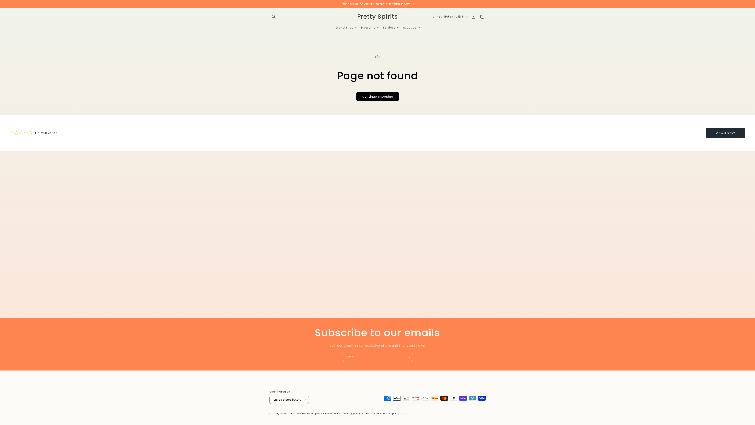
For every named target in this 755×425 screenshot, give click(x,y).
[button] (273, 16)
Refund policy (331, 413)
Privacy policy (352, 413)
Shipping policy (398, 413)
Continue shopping (377, 96)
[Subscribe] (408, 357)
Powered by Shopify (308, 413)
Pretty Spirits (287, 413)
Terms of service (374, 413)
